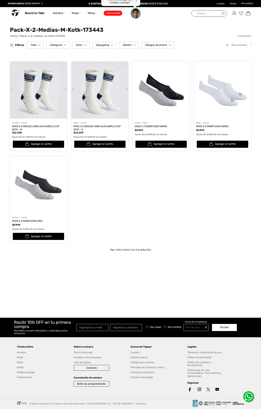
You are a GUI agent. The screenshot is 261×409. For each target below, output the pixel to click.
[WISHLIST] (241, 13)
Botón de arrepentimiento (91, 383)
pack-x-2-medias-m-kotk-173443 (42, 36)
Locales (220, 3)
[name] (127, 327)
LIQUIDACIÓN (113, 13)
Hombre (58, 13)
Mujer (75, 13)
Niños (91, 13)
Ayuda (233, 3)
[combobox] (209, 13)
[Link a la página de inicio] (15, 36)
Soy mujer (155, 327)
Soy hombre (174, 327)
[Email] (93, 327)
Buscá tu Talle (34, 13)
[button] (35, 45)
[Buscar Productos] (224, 13)
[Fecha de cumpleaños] (197, 327)
